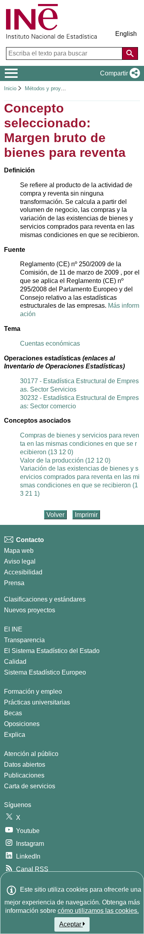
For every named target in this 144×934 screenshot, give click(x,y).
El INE (13, 629)
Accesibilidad (23, 572)
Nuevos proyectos (29, 610)
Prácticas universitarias (37, 702)
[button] (118, 73)
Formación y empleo (33, 691)
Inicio (10, 88)
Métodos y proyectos (50, 88)
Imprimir (86, 514)
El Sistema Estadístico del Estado (52, 650)
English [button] (126, 33)
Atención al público (31, 753)
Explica (14, 734)
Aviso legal (20, 561)
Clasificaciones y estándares (45, 599)
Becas (13, 713)
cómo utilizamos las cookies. (98, 910)
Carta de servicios (29, 786)
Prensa (14, 583)
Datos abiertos (24, 764)
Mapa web (19, 550)
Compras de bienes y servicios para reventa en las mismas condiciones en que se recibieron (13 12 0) (79, 443)
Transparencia (24, 640)
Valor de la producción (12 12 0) (65, 460)
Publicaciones (24, 775)
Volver (55, 514)
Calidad (15, 661)
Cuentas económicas (50, 343)
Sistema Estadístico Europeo (45, 672)
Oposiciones (22, 723)
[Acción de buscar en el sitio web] (130, 53)
